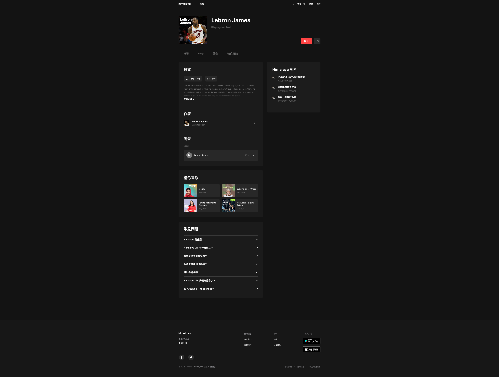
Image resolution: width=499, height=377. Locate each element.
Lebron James (201, 155)
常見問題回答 (315, 367)
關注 (306, 41)
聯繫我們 (247, 345)
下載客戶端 (300, 3)
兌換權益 (277, 345)
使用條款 (300, 367)
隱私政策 (288, 367)
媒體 (275, 339)
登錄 (318, 3)
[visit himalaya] (185, 4)
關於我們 (247, 339)
